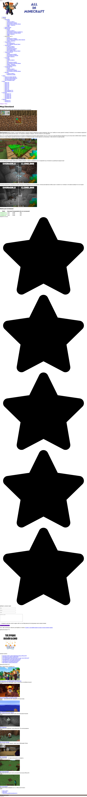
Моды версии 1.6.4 (9, 91)
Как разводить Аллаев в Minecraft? (10, 661)
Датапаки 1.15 (8, 96)
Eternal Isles (7, 28)
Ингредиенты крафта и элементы (15, 31)
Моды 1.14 (7, 84)
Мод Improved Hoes (4, 771)
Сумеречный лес (8, 66)
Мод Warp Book (3, 756)
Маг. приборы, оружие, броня (13, 44)
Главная (4, 17)
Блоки (8, 20)
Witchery (7, 72)
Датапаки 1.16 (8, 94)
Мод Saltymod (3, 727)
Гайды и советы (10, 21)
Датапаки (4, 92)
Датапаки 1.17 (8, 93)
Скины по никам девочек (10, 76)
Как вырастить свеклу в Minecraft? (10, 656)
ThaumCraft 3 (8, 42)
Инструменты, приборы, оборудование (16, 39)
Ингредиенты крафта (12, 22)
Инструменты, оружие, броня (14, 24)
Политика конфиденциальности (9, 793)
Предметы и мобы (11, 74)
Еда (8, 61)
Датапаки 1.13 (8, 98)
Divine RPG (7, 19)
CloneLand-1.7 (3, 212)
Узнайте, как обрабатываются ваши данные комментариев (39, 627)
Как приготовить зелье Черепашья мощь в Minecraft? (14, 655)
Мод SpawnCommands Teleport (7, 712)
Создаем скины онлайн (10, 79)
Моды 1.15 (7, 83)
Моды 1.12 (7, 87)
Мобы (8, 26)
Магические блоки (11, 49)
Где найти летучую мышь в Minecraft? (11, 660)
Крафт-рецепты (10, 34)
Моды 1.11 (7, 88)
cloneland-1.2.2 (3, 214)
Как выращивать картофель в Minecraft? (11, 659)
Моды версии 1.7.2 (9, 90)
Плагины (4, 99)
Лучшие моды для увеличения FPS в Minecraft (10, 681)
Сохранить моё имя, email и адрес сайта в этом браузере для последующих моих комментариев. (23, 623)
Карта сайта (5, 790)
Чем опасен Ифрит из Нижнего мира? (8, 697)
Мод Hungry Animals (4, 742)
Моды (3, 81)
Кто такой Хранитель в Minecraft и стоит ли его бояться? (15, 658)
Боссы (8, 67)
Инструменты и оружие (12, 55)
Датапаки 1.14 (8, 97)
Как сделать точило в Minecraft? (10, 662)
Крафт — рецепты (11, 25)
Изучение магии (11, 43)
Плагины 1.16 (8, 101)
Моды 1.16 (7, 82)
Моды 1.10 (7, 89)
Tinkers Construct (9, 52)
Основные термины (11, 65)
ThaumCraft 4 (8, 45)
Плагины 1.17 (7, 100)
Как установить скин (9, 80)
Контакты (4, 792)
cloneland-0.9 (3, 215)
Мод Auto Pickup (4, 786)
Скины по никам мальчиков (11, 78)
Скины (3, 75)
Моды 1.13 (7, 85)
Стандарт (7, 57)
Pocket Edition (8, 27)
